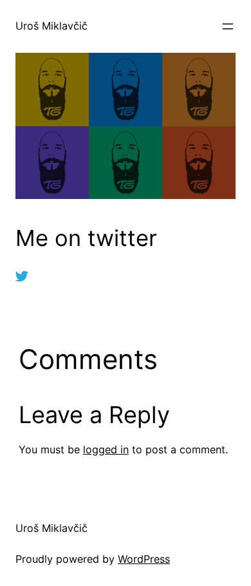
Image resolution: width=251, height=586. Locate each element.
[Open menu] (228, 26)
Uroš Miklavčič (51, 25)
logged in (106, 449)
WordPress (144, 559)
